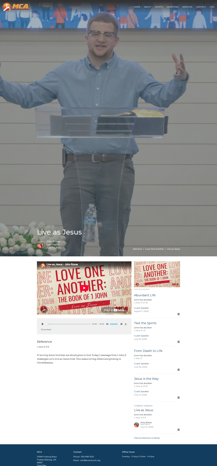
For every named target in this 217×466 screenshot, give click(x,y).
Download (46, 329)
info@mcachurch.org (90, 460)
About (147, 7)
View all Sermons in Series (147, 437)
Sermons (187, 7)
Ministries (173, 7)
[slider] (68, 324)
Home (137, 7)
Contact (201, 7)
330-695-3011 (87, 456)
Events (159, 7)
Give (212, 7)
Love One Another (154, 249)
